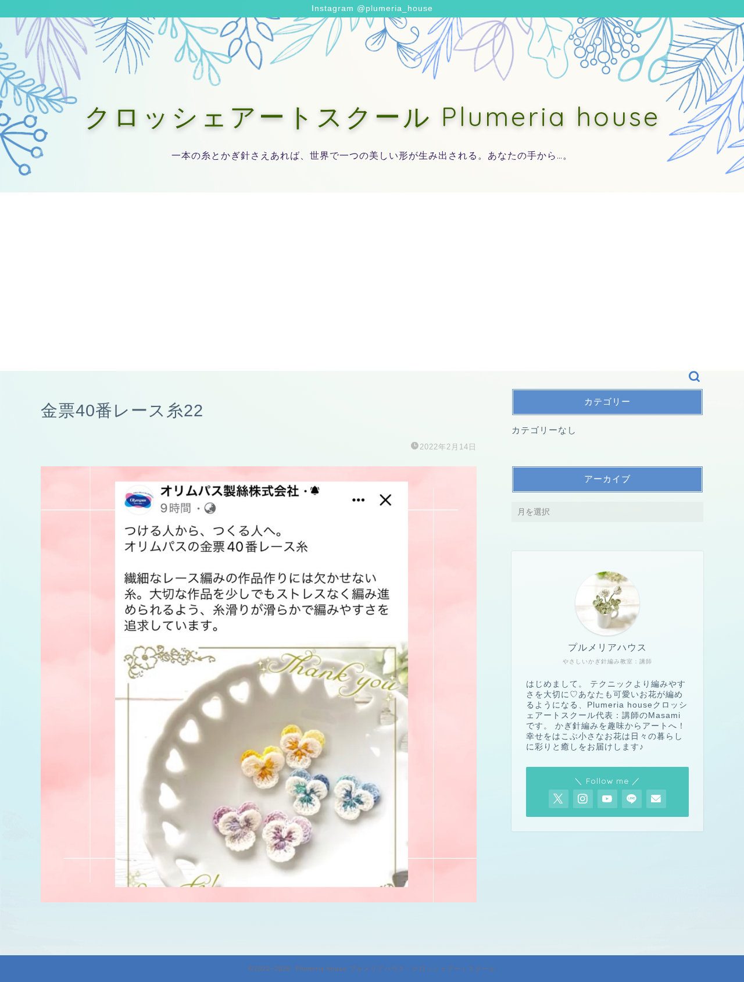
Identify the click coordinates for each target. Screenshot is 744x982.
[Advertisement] (372, 273)
